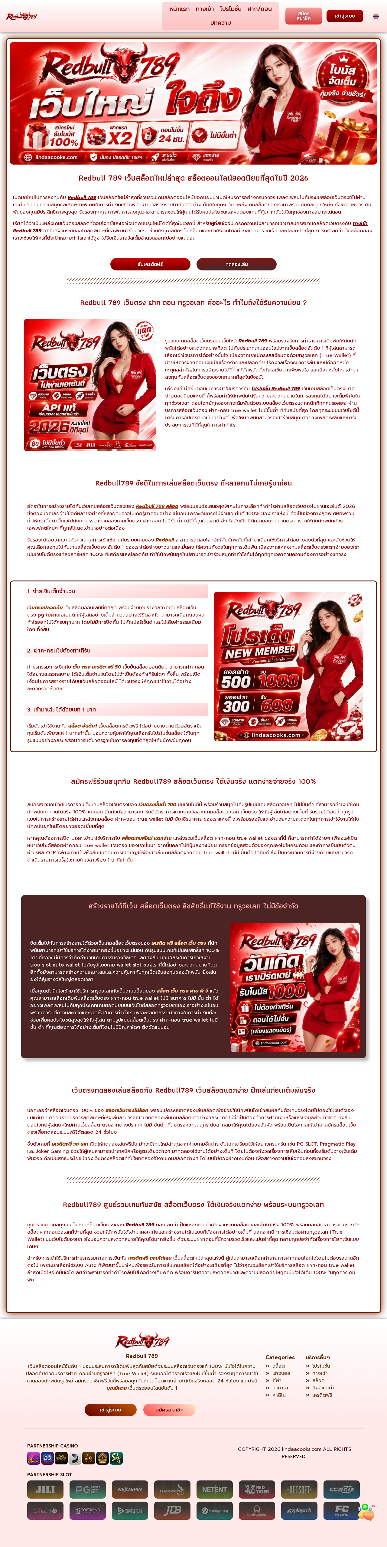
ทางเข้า (205, 9)
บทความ (220, 22)
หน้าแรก (180, 9)
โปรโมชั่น (231, 9)
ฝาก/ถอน (260, 9)
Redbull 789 (142, 1356)
